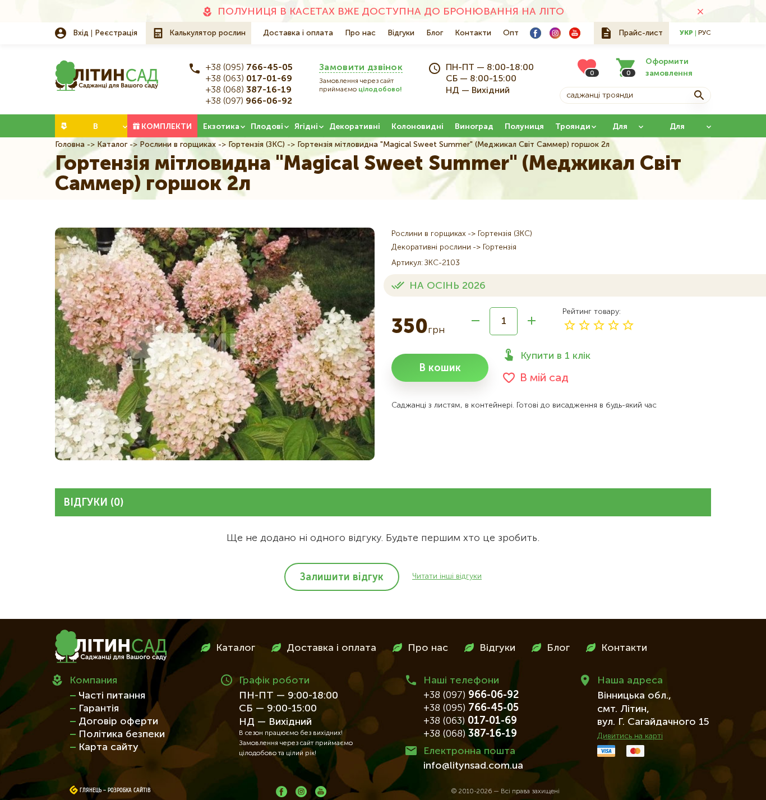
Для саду (619, 130)
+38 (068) (249, 90)
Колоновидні (417, 127)
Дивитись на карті (630, 736)
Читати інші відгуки (447, 576)
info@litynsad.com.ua (473, 766)
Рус (704, 33)
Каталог (112, 145)
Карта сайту (109, 747)
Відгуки (400, 33)
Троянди (572, 127)
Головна (70, 145)
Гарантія (99, 709)
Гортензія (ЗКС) (256, 145)
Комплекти (166, 127)
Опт (511, 33)
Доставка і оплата (298, 33)
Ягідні (306, 127)
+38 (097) (249, 101)
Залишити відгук (342, 577)
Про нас (360, 33)
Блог (434, 33)
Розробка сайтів (129, 790)
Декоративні (354, 127)
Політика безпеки (122, 734)
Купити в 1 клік (555, 356)
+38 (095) (249, 67)
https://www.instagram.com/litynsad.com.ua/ (555, 33)
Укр (686, 33)
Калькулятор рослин (207, 33)
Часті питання (112, 696)
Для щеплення (677, 130)
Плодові (267, 127)
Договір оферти (118, 721)
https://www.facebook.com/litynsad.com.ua (535, 33)
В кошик (440, 368)
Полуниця (524, 127)
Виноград (474, 127)
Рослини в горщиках (178, 145)
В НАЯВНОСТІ (95, 130)
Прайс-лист (641, 33)
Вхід (81, 33)
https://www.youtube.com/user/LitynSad (574, 33)
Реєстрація (116, 33)
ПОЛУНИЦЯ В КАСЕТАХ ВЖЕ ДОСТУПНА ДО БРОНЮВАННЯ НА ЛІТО (391, 12)
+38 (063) (249, 79)
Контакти (473, 33)
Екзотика (221, 127)
